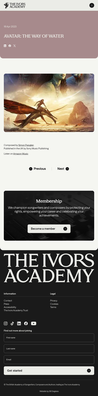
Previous (40, 169)
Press (6, 303)
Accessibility (10, 307)
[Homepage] (14, 5)
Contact (8, 300)
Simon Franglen (26, 145)
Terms (53, 307)
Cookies (54, 303)
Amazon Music (20, 153)
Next (60, 169)
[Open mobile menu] (92, 5)
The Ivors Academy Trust (16, 310)
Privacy (53, 300)
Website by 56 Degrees (49, 391)
